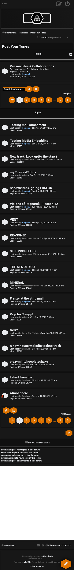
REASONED (18, 235)
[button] (12, 100)
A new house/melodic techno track (35, 346)
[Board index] (37, 18)
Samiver (26, 349)
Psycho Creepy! (21, 314)
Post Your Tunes (15, 46)
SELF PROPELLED (23, 251)
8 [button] (60, 99)
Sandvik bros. (28, 159)
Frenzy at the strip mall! (27, 298)
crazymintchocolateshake (29, 361)
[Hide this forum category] (70, 54)
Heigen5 (26, 74)
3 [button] (34, 99)
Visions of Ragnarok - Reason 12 (34, 204)
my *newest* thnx (23, 172)
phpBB (27, 562)
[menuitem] (67, 4)
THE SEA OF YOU (22, 267)
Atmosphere (19, 393)
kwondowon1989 (30, 238)
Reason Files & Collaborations (32, 66)
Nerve (14, 330)
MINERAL (17, 283)
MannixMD (48, 556)
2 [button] (26, 99)
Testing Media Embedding (29, 141)
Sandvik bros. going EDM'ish (31, 188)
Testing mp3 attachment (28, 125)
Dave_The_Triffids (30, 333)
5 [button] (49, 99)
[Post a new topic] (65, 563)
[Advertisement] (37, 503)
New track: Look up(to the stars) (33, 156)
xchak (25, 175)
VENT (14, 219)
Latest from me (21, 377)
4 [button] (41, 99)
